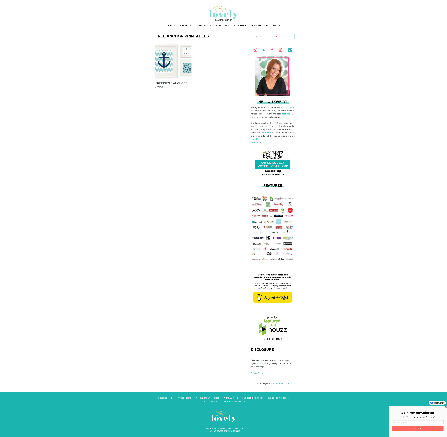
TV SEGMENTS (240, 26)
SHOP (275, 26)
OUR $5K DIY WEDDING (278, 398)
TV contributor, (288, 107)
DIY (172, 398)
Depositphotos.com (280, 383)
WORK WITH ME (231, 398)
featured (286, 113)
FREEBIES (184, 26)
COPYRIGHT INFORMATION (233, 401)
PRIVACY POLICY (209, 401)
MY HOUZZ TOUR (202, 398)
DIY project (266, 132)
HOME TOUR (221, 26)
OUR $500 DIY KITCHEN (252, 398)
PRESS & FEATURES (260, 26)
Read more (256, 142)
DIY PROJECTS (202, 26)
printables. (255, 139)
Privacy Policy (257, 373)
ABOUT (169, 26)
